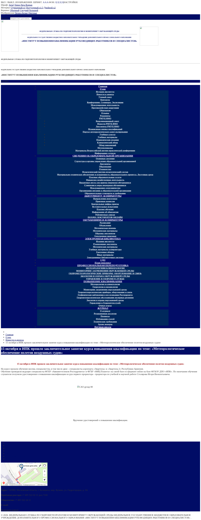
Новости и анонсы (15, 443)
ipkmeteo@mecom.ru (20, 505)
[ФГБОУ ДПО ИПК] (149, 36)
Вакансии (10, 459)
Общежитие (11, 453)
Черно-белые (21, 13)
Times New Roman (23, 5)
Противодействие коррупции (20, 456)
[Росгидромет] (10, 50)
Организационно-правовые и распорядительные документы (35, 445)
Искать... (5, 18)
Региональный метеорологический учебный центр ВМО (34, 451)
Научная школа (102, 327)
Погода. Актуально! (29, 510)
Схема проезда (95, 490)
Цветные (32, 13)
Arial (11, 5)
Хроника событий (14, 448)
